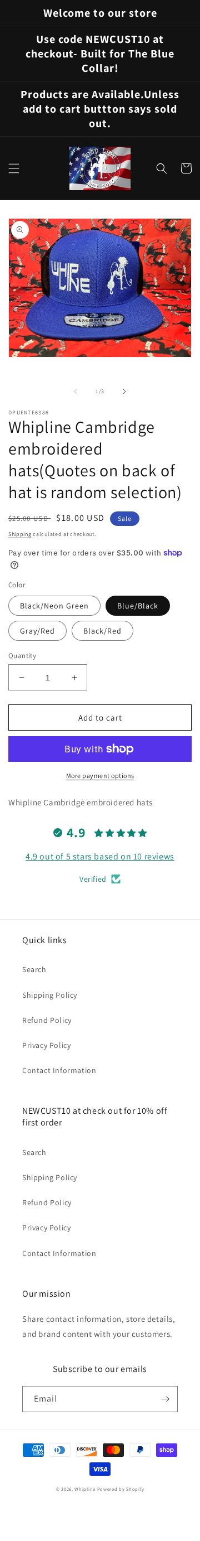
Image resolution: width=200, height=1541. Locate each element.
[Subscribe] (165, 1399)
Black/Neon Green (54, 606)
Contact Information (59, 1070)
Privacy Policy (46, 1045)
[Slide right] (124, 391)
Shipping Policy (49, 995)
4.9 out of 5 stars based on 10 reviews (100, 856)
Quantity (22, 655)
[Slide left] (75, 391)
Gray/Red (37, 631)
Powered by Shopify (120, 1489)
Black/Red (102, 631)
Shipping (20, 534)
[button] (14, 168)
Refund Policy (47, 1020)
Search (34, 969)
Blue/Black (137, 606)
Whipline (85, 1489)
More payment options (100, 775)
